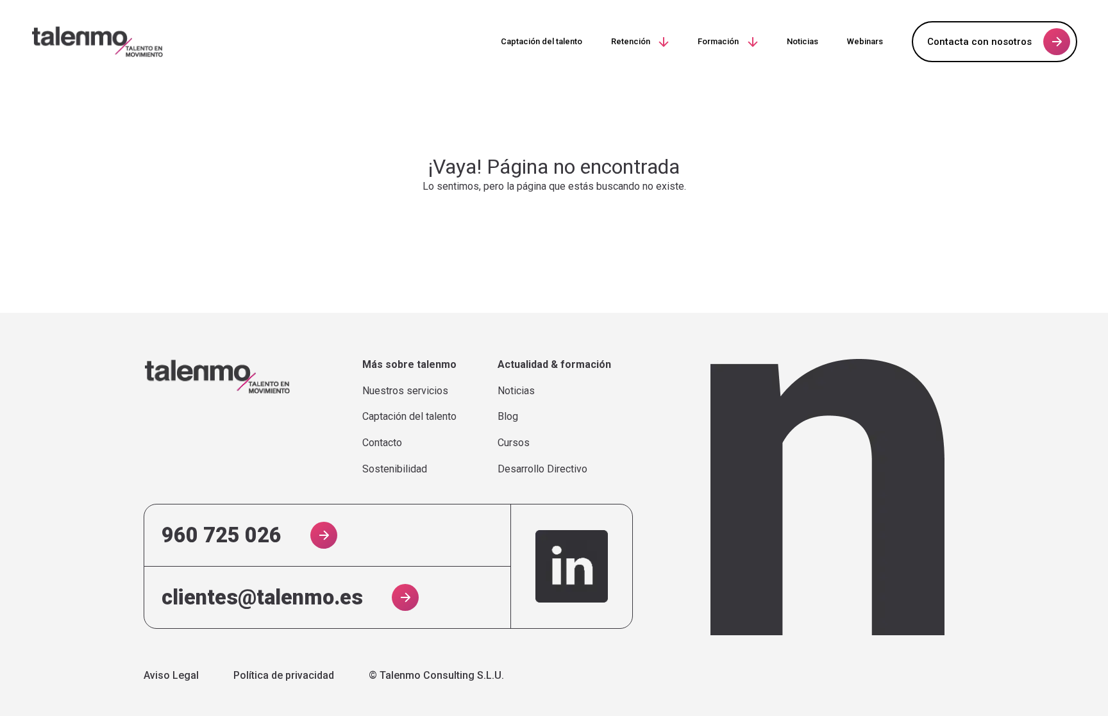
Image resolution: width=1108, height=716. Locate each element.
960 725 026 (221, 535)
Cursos (514, 443)
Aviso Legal (171, 675)
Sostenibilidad (394, 469)
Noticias (802, 41)
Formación (718, 41)
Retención (630, 41)
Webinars (865, 41)
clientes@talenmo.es (262, 597)
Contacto (382, 443)
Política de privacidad (283, 675)
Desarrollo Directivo (542, 469)
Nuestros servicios (405, 391)
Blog (508, 416)
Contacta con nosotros (979, 41)
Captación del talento (541, 41)
